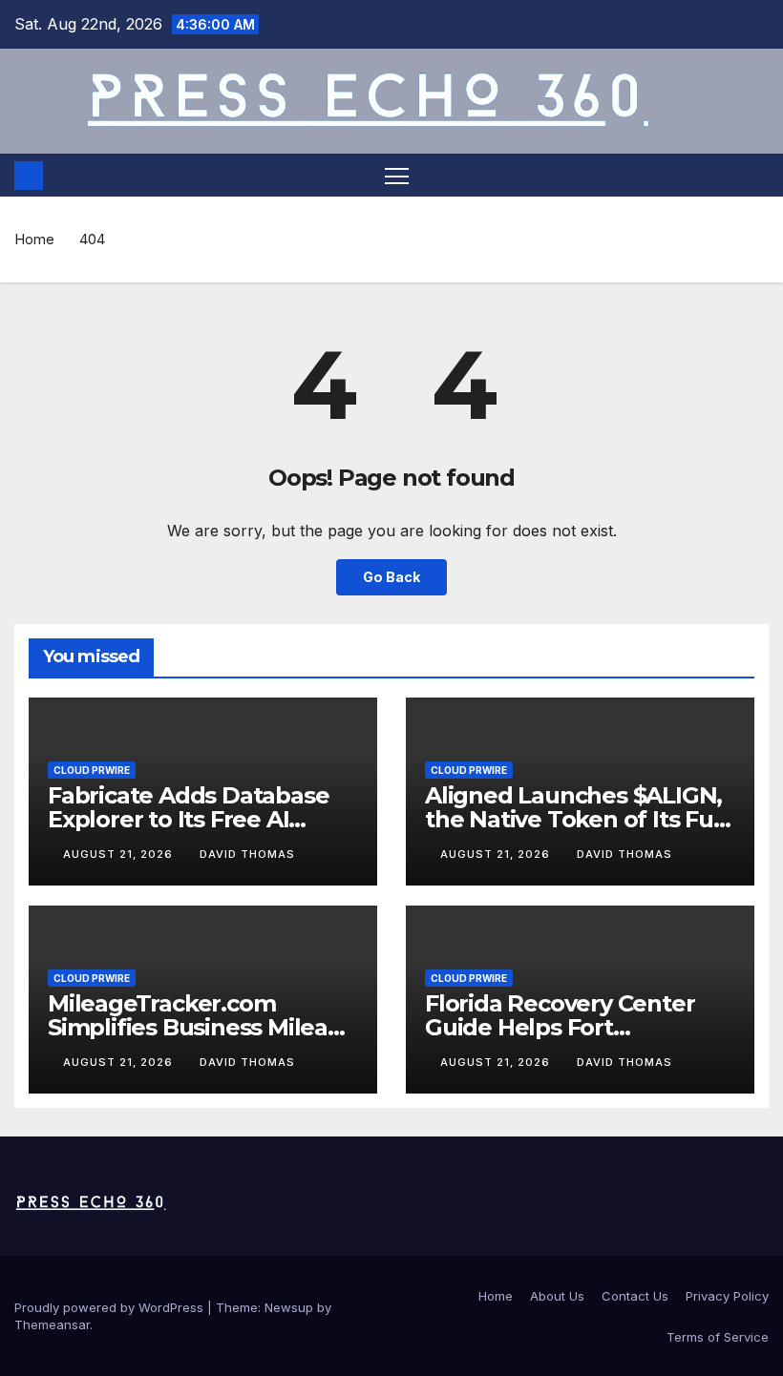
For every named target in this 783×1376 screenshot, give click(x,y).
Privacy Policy (727, 1295)
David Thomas (247, 854)
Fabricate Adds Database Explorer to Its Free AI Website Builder (188, 819)
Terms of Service (718, 1337)
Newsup (289, 1307)
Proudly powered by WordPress (110, 1307)
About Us (557, 1295)
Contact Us (635, 1295)
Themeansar (52, 1324)
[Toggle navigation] (396, 175)
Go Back (391, 577)
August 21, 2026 (120, 854)
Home (34, 239)
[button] (756, 175)
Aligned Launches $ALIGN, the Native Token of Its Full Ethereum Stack (575, 819)
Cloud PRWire (91, 770)
